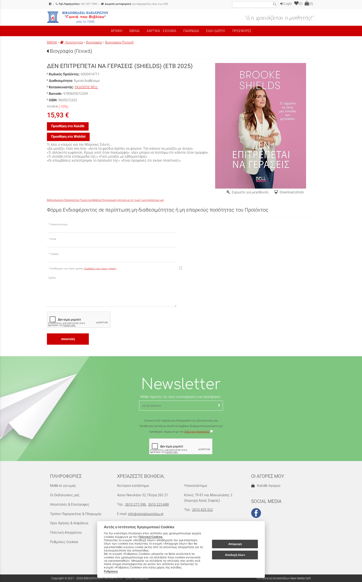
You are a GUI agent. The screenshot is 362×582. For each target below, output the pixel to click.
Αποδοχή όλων (235, 554)
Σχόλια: (52, 277)
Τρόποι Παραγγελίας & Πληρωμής (76, 514)
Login (287, 4)
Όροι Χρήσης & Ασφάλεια (69, 523)
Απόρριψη (235, 544)
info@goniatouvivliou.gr (145, 514)
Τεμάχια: (54, 254)
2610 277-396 (135, 504)
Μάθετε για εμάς (63, 486)
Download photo (292, 192)
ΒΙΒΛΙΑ (52, 42)
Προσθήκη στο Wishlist (68, 137)
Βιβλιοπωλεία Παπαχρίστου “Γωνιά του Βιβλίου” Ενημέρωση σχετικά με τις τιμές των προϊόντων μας (105, 200)
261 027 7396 (77, 3)
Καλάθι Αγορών (268, 486)
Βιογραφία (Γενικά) (119, 42)
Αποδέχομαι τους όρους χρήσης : (83, 268)
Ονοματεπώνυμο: (59, 224)
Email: (53, 239)
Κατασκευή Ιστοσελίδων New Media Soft (284, 578)
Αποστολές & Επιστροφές (69, 504)
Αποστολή (68, 339)
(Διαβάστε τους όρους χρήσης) (100, 268)
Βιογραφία (94, 42)
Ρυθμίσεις (111, 571)
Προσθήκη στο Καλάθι (67, 126)
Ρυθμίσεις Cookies (64, 542)
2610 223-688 (158, 504)
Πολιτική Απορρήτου (196, 431)
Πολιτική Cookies (150, 536)
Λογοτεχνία (73, 42)
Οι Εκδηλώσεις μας (65, 495)
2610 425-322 (202, 510)
